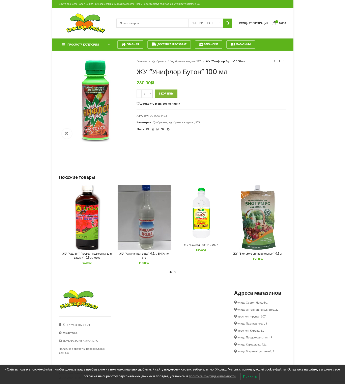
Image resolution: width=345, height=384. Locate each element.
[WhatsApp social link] (157, 129)
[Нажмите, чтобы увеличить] (67, 134)
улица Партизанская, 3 (252, 323)
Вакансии (211, 44)
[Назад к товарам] (279, 61)
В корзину (166, 93)
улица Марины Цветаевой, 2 (255, 351)
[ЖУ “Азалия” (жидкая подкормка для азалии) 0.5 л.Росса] (87, 217)
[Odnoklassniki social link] (152, 129)
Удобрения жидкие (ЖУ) (186, 61)
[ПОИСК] (227, 23)
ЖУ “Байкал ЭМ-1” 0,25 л (201, 245)
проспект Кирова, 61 (250, 330)
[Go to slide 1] (171, 272)
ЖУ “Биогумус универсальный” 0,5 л (258, 254)
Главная (133, 44)
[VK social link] (163, 129)
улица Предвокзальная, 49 (254, 337)
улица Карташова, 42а (251, 344)
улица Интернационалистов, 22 (258, 309)
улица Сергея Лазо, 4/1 (252, 302)
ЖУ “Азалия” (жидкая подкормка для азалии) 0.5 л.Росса (87, 256)
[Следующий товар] (284, 61)
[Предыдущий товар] (274, 61)
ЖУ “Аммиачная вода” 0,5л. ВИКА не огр (144, 256)
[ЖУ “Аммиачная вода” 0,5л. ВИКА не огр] (144, 217)
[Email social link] (147, 129)
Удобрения (159, 61)
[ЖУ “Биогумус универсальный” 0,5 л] (258, 217)
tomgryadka (70, 332)
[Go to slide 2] (175, 272)
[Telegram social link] (168, 129)
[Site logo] (85, 23)
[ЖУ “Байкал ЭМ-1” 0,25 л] (201, 213)
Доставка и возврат (171, 44)
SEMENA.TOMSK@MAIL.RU (80, 340)
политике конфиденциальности (212, 376)
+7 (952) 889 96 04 (78, 324)
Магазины (243, 44)
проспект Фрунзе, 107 (251, 316)
